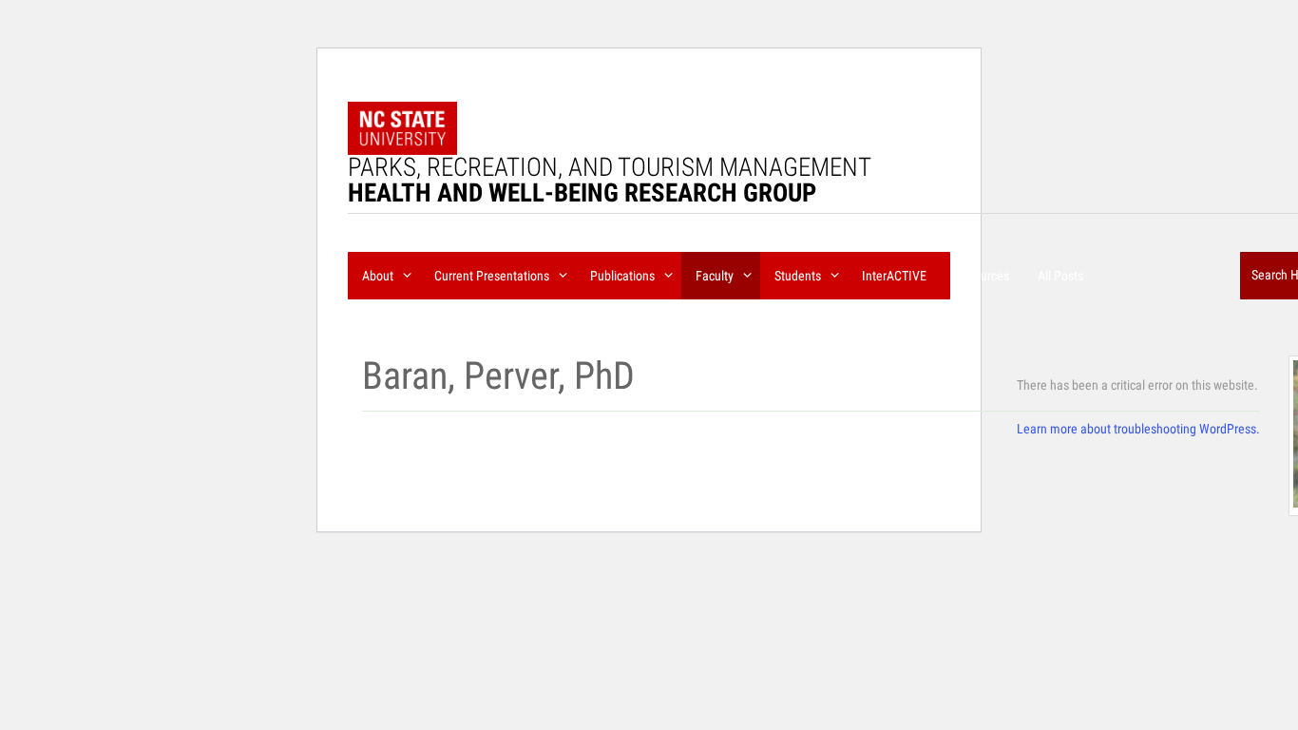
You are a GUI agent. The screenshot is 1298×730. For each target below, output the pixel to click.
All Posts (1060, 275)
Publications (624, 275)
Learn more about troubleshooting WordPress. (1138, 428)
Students (799, 275)
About (379, 275)
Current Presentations (493, 275)
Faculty (716, 275)
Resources (982, 275)
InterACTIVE (894, 275)
